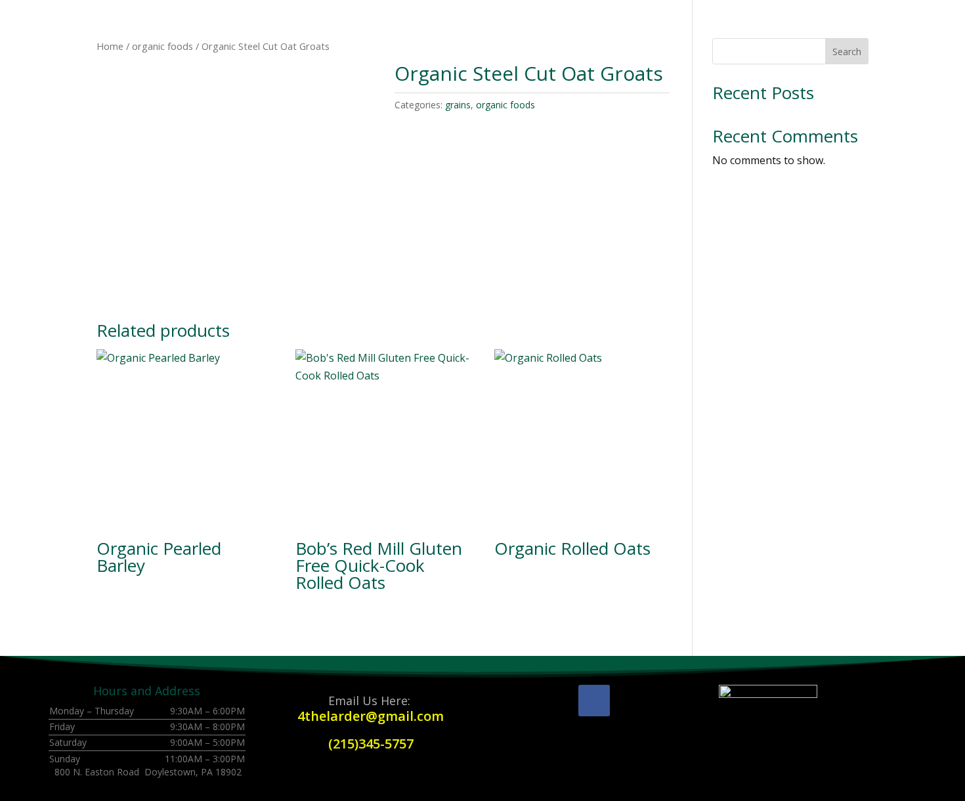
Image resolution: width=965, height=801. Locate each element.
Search (846, 51)
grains (458, 104)
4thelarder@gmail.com (370, 716)
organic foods (162, 46)
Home (109, 46)
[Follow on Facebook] (594, 700)
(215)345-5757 (371, 743)
